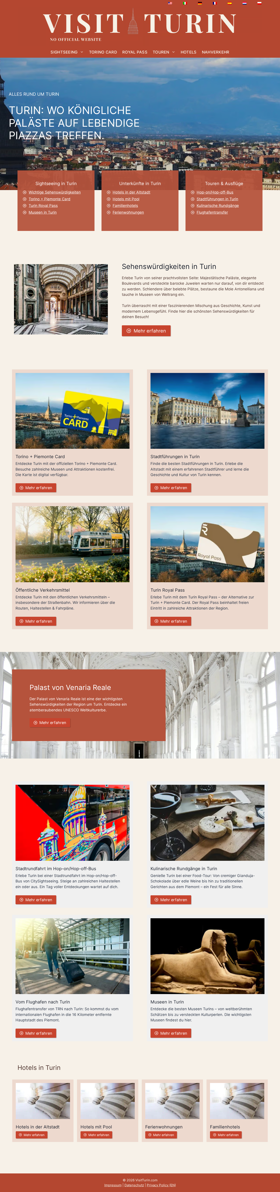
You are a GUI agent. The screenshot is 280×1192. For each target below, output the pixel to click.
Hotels (189, 52)
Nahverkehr (215, 52)
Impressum (113, 1185)
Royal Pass (134, 52)
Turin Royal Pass (43, 205)
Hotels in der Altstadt (131, 192)
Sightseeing (64, 52)
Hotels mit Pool (126, 199)
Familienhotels (125, 205)
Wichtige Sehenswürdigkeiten (55, 192)
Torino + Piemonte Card (49, 199)
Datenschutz (134, 1185)
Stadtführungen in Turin (217, 199)
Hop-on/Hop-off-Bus (215, 192)
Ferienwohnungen (128, 212)
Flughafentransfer (212, 212)
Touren (161, 52)
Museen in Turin (43, 212)
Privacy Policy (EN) (161, 1185)
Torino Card (103, 52)
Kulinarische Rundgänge (218, 205)
